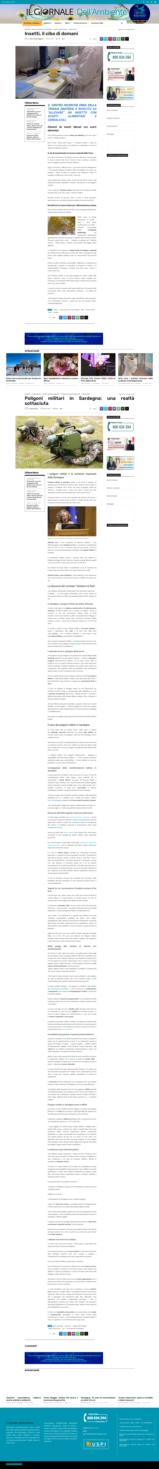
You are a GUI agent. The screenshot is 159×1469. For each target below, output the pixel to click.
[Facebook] (144, 2)
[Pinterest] (110, 39)
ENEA (82, 309)
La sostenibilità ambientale (33, 108)
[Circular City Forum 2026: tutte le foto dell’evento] (98, 364)
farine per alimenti (90, 309)
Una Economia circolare (60, 29)
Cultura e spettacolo (86, 383)
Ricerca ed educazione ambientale (42, 29)
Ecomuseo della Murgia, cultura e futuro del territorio (34, 137)
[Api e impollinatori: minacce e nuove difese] (61, 364)
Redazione (21, 383)
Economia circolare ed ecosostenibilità (69, 309)
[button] (121, 23)
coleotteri (55, 309)
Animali (45, 383)
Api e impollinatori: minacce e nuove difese (61, 379)
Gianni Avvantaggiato (36, 38)
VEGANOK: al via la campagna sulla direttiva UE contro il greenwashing (34, 114)
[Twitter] (151, 2)
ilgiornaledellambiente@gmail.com (95, 1434)
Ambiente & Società (31, 120)
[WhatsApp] (118, 39)
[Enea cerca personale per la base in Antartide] (23, 364)
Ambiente (27, 29)
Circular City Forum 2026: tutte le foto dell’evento (98, 379)
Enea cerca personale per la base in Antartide (23, 379)
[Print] (123, 39)
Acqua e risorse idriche (11, 383)
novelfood (55, 312)
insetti (50, 312)
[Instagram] (148, 2)
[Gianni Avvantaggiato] (26, 39)
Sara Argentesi (96, 383)
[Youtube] (155, 2)
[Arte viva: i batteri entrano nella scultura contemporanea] (135, 364)
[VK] (114, 39)
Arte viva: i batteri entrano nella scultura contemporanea (135, 379)
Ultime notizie (73, 29)
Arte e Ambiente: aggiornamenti (126, 383)
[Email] (127, 39)
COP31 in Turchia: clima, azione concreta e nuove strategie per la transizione (35, 126)
